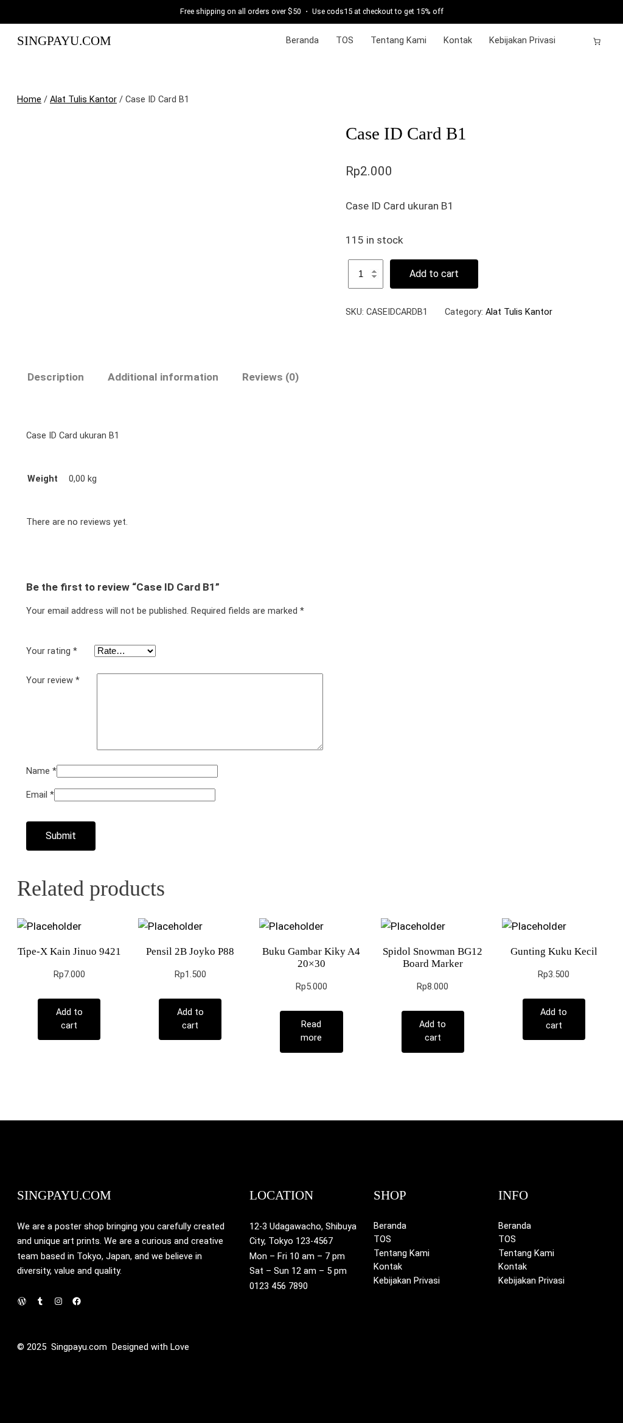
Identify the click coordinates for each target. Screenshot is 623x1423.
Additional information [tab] (163, 377)
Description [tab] (55, 377)
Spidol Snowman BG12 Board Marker (432, 957)
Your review (53, 680)
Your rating (51, 651)
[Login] (578, 41)
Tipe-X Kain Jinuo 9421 (69, 951)
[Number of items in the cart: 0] (597, 41)
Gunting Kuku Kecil (553, 951)
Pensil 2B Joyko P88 (190, 951)
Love (179, 1347)
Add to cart (434, 273)
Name (41, 771)
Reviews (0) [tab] (270, 377)
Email (40, 795)
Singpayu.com (64, 40)
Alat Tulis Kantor (83, 99)
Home (29, 99)
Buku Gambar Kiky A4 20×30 (311, 957)
